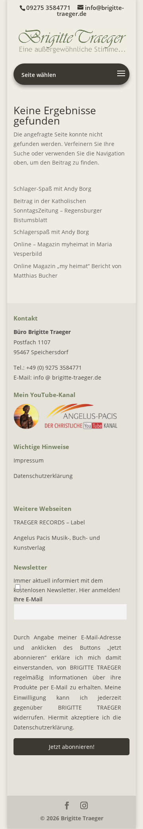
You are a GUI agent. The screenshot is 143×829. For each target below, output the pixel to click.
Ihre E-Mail (28, 599)
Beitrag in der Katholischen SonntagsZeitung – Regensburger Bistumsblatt (58, 210)
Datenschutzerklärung (43, 476)
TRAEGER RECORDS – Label (49, 522)
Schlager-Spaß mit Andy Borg (52, 188)
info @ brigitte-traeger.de (67, 377)
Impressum (29, 460)
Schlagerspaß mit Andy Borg (51, 232)
